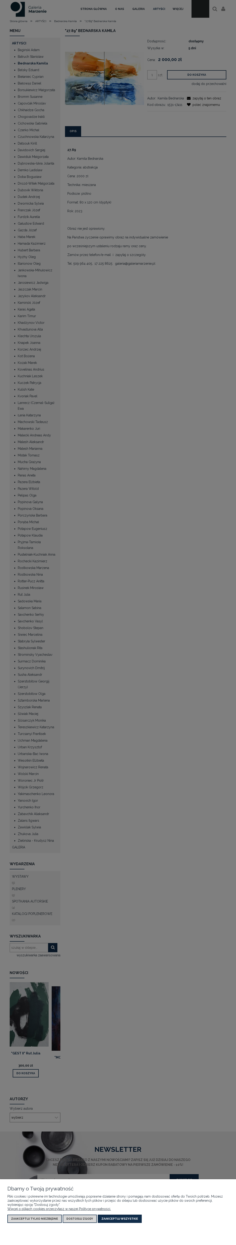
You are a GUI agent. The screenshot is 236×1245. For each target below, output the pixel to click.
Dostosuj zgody (79, 1218)
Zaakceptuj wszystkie (119, 1218)
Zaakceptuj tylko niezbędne (34, 1218)
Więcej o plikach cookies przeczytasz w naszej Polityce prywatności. (59, 1209)
